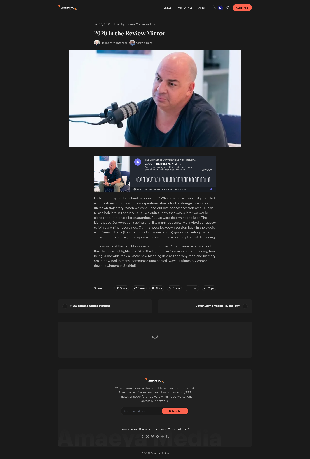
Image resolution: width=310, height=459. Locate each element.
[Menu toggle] (207, 7)
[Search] (228, 7)
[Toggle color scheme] (217, 7)
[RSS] (167, 436)
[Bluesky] (152, 436)
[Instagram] (157, 436)
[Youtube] (162, 436)
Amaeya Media (159, 452)
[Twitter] (147, 436)
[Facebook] (142, 436)
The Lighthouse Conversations (135, 24)
